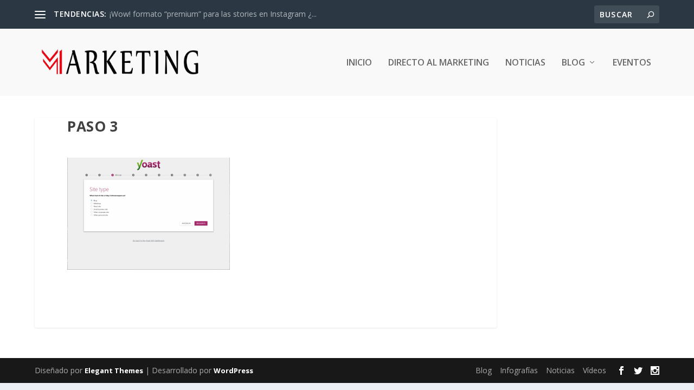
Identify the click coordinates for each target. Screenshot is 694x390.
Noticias (525, 63)
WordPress (233, 370)
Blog (573, 63)
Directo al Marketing (438, 63)
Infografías (519, 370)
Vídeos (594, 370)
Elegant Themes (114, 370)
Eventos (632, 63)
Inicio (359, 63)
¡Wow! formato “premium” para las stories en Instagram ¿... (213, 14)
